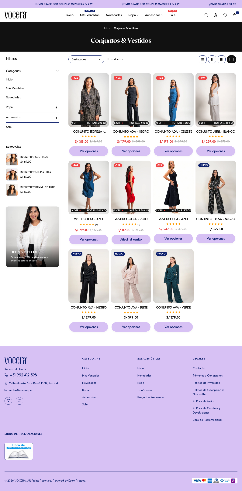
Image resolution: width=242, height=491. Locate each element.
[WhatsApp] (19, 400)
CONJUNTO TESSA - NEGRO (215, 219)
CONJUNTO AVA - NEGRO (89, 307)
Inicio (107, 28)
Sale (9, 127)
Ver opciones (89, 151)
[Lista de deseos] (225, 15)
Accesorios (13, 117)
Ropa (9, 107)
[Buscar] (206, 15)
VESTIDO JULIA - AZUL (173, 219)
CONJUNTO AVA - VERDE (173, 307)
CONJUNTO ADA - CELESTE (173, 132)
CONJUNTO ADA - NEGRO (131, 132)
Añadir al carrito (131, 239)
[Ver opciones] (104, 89)
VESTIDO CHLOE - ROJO (131, 219)
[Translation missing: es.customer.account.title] (216, 15)
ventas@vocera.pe (20, 390)
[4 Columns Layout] (231, 59)
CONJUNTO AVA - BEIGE (131, 307)
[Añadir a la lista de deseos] (104, 80)
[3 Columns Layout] (222, 59)
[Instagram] (8, 400)
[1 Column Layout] (203, 59)
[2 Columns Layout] (212, 59)
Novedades (13, 97)
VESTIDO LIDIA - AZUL (88, 219)
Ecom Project (76, 480)
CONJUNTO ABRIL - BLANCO (215, 132)
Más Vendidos (15, 88)
